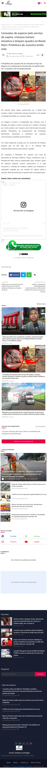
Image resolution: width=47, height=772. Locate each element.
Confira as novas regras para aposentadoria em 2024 (29, 494)
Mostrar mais (41, 304)
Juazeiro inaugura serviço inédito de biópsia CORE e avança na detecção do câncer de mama (29, 653)
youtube (36, 542)
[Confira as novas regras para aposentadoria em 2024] (5, 497)
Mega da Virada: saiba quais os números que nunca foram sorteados (28, 485)
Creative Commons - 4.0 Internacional (25, 257)
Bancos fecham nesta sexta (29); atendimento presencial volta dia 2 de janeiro (27, 505)
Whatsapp (29, 274)
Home (8, 762)
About (15, 762)
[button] (45, 3)
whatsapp (37, 536)
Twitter (23, 274)
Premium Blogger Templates (22, 766)
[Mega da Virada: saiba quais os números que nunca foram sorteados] (5, 487)
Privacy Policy (36, 762)
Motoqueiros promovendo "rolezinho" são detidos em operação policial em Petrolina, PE (28, 515)
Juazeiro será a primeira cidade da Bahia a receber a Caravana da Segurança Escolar (29, 631)
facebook (13, 536)
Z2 (12, 24)
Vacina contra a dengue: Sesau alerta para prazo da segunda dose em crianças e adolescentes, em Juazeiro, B (29, 621)
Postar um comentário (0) (23, 441)
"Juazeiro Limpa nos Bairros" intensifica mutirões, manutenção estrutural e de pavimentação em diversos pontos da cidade (22, 691)
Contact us (24, 762)
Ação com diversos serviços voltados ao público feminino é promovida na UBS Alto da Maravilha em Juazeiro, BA (29, 642)
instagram (13, 542)
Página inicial (5, 24)
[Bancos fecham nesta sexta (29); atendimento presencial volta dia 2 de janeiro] (5, 507)
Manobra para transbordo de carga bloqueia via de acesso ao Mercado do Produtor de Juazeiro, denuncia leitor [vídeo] (23, 413)
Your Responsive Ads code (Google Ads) (23, 582)
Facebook (15, 275)
